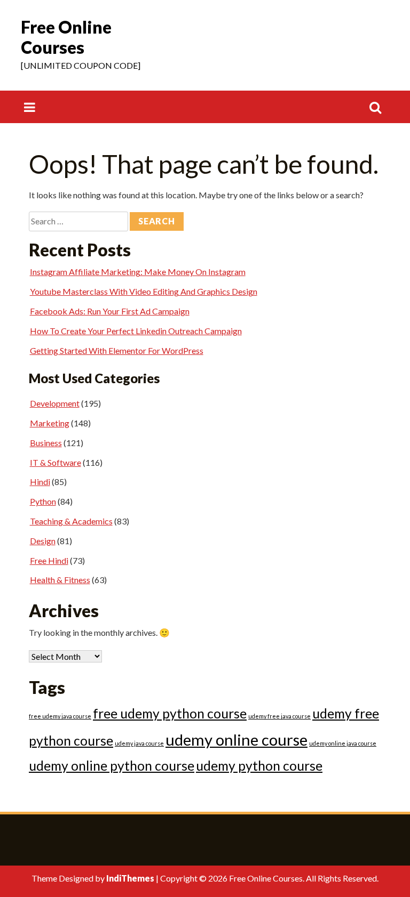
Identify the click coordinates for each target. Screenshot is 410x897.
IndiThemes (130, 878)
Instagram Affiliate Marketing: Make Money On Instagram (138, 271)
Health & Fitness (60, 580)
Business (46, 443)
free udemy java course (60, 716)
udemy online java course (342, 743)
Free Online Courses (66, 37)
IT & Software (55, 462)
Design (43, 541)
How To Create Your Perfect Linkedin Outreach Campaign (136, 331)
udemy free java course (279, 716)
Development (55, 403)
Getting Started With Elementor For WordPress (116, 350)
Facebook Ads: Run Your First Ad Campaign (110, 311)
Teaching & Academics (71, 521)
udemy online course (236, 739)
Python (43, 501)
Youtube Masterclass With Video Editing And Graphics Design (143, 291)
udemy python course (259, 765)
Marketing (49, 423)
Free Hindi (49, 560)
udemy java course (139, 743)
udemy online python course (111, 765)
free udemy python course (170, 713)
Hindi (40, 481)
